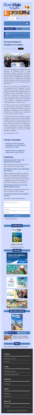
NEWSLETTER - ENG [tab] (21, 333)
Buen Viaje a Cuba (22, 410)
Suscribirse (7, 406)
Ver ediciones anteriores (17, 247)
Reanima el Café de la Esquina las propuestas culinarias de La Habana (21, 337)
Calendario (7, 393)
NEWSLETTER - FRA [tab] (13, 333)
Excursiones (7, 384)
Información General (9, 371)
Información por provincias (11, 374)
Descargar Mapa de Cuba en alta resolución (16, 346)
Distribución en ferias (10, 359)
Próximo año (7, 396)
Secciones (7, 361)
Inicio (7, 33)
